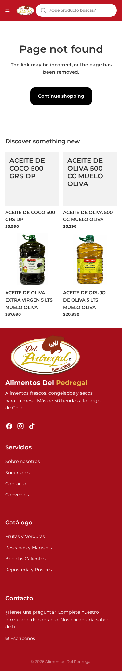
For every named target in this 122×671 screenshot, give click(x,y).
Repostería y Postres (28, 570)
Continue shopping (61, 96)
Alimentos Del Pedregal (68, 661)
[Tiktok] (32, 426)
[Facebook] (9, 426)
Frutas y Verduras (25, 536)
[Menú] (7, 10)
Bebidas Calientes (25, 559)
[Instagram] (20, 426)
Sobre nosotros (22, 461)
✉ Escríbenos (20, 638)
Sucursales (17, 473)
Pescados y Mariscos (28, 548)
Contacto (15, 484)
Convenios (17, 495)
